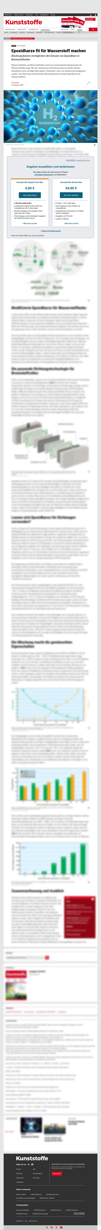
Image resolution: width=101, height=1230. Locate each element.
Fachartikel (15, 83)
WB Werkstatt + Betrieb (47, 1198)
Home (7, 38)
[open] (87, 84)
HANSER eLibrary (55, 1210)
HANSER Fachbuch (40, 1210)
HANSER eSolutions (72, 1210)
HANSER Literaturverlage (40, 1214)
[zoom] (94, 145)
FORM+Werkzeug (36, 1194)
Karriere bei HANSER (22, 1210)
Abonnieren (57, 1173)
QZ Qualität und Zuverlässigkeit (25, 1198)
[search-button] (93, 29)
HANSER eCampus (22, 1214)
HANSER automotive (52, 1194)
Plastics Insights (21, 1194)
